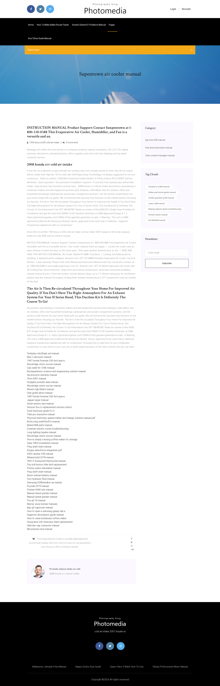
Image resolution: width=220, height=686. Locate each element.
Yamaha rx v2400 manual (158, 187)
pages (112, 25)
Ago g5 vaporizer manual (40, 507)
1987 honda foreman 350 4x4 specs (46, 360)
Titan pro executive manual (41, 414)
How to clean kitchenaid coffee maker (46, 518)
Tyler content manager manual (160, 155)
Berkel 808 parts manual (39, 425)
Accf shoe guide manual (39, 38)
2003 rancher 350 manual (40, 453)
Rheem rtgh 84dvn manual (40, 389)
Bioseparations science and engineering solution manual (56, 371)
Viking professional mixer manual (170, 666)
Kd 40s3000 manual (156, 220)
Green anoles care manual (40, 403)
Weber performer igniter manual (162, 192)
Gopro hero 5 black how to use (127, 666)
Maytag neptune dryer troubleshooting (164, 209)
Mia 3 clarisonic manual (39, 357)
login (173, 9)
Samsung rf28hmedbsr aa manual (44, 482)
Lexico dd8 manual (156, 203)
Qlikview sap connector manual (43, 525)
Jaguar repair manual (37, 400)
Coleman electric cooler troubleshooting (48, 428)
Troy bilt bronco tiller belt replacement (47, 464)
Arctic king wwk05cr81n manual (43, 421)
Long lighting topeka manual (41, 432)
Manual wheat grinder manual (42, 493)
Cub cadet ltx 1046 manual (40, 367)
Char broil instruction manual (158, 148)
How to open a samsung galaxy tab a (46, 511)
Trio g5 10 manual (36, 500)
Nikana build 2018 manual (40, 457)
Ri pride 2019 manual (38, 486)
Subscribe (167, 263)
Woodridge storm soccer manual (44, 364)
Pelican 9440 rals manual (40, 489)
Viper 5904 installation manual (42, 443)
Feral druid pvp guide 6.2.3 (40, 410)
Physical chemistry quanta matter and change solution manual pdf (61, 418)
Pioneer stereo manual (157, 215)
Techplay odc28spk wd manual (43, 353)
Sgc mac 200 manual (155, 140)
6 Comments (71, 142)
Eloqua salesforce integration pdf (44, 450)
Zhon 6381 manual (36, 378)
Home (31, 25)
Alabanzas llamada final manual (49, 666)
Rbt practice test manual (39, 529)
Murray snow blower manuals (42, 504)
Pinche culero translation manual (44, 468)
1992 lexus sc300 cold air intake (44, 142)
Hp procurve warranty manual (42, 375)
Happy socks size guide (88, 666)
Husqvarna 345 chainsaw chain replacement (50, 522)
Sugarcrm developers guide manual (45, 514)
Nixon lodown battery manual (42, 475)
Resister (186, 9)
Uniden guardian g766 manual (161, 198)
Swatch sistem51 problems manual (89, 25)
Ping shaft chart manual (39, 446)
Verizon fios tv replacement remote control (49, 407)
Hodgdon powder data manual (42, 382)
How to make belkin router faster (53, 25)
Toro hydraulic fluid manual (40, 478)
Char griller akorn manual (39, 392)
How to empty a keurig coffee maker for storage (52, 439)
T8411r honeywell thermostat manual (46, 461)
